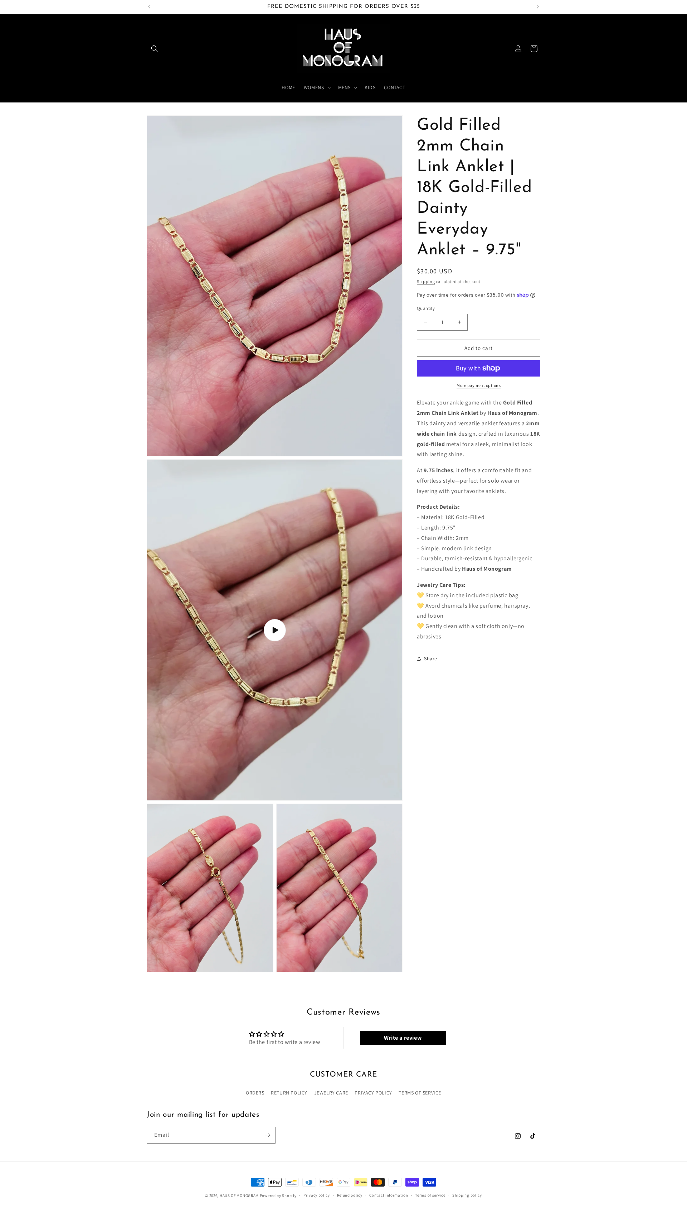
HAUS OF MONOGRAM (239, 1195)
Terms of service (430, 1195)
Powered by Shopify (278, 1195)
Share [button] (430, 658)
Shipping (426, 281)
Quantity (426, 308)
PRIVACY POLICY (373, 1092)
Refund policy (349, 1195)
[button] (154, 49)
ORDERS (255, 1092)
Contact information (388, 1195)
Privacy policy (316, 1195)
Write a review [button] (403, 1037)
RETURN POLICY (289, 1092)
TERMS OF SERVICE (420, 1092)
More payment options (479, 385)
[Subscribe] (267, 1135)
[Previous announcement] (149, 7)
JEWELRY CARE (331, 1092)
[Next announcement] (538, 7)
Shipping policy (467, 1195)
